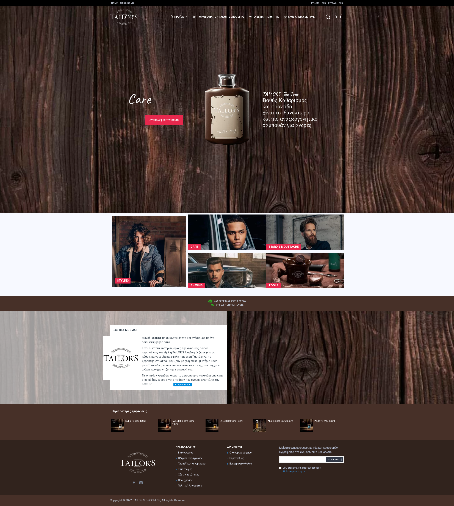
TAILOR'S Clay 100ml (135, 421)
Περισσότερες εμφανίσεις (129, 411)
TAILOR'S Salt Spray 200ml (280, 421)
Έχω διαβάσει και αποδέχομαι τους (302, 469)
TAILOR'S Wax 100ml (324, 421)
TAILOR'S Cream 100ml (231, 421)
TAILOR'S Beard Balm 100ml (183, 422)
